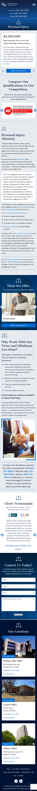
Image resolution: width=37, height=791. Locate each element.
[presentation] (3, 64)
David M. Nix (20, 153)
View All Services (18, 319)
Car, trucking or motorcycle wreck (15, 206)
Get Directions (8, 699)
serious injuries (24, 200)
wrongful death (11, 203)
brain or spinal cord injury (21, 227)
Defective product (10, 220)
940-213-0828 (22, 10)
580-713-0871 (21, 13)
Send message (18, 640)
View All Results (18, 64)
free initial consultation (13, 253)
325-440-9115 (21, 16)
